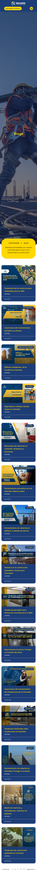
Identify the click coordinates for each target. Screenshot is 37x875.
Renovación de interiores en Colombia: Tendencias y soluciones (15, 449)
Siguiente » (31, 869)
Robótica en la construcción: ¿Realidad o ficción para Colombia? (16, 570)
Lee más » (7, 294)
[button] (31, 8)
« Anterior (5, 869)
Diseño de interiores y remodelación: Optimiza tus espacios (15, 811)
